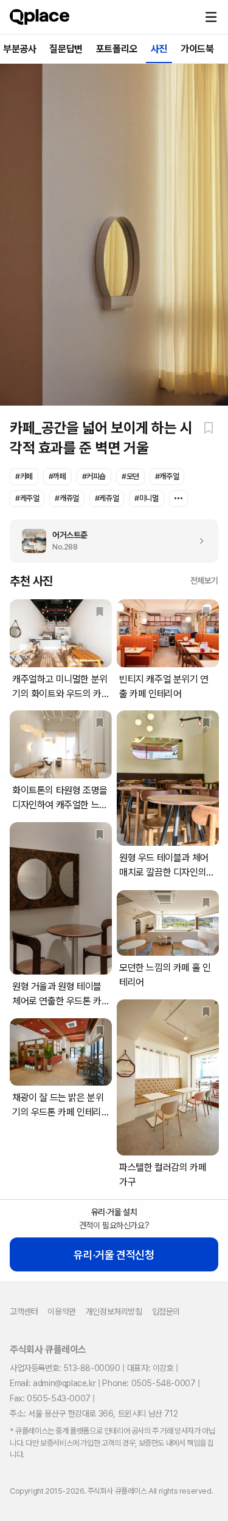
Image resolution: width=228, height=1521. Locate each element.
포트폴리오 (116, 49)
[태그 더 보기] (178, 498)
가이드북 (197, 49)
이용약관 (61, 1311)
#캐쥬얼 (66, 498)
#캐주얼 (167, 476)
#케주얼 (27, 498)
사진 (159, 49)
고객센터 (24, 1311)
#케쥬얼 (107, 498)
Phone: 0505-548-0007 (148, 1383)
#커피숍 (94, 476)
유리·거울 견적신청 (114, 1254)
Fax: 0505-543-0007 (50, 1398)
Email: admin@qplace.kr (52, 1383)
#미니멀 (146, 498)
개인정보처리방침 (114, 1311)
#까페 (57, 476)
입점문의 (166, 1311)
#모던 (130, 476)
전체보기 (204, 580)
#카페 (24, 476)
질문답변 (65, 49)
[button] (211, 17)
